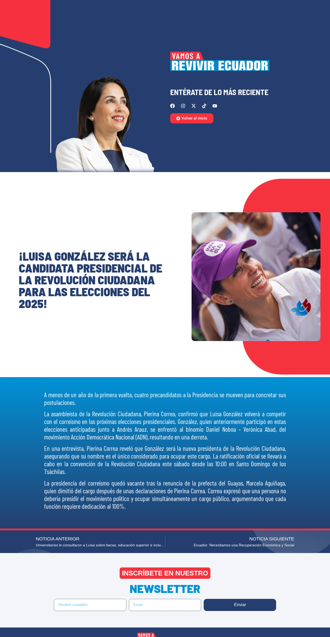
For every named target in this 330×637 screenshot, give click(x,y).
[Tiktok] (204, 106)
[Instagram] (183, 106)
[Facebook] (172, 106)
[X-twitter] (193, 106)
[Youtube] (214, 106)
